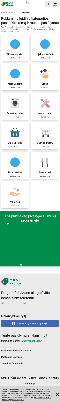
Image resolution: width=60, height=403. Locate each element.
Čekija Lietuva (18, 377)
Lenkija (5, 377)
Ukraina (33, 377)
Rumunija (30, 383)
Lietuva (43, 377)
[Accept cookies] (57, 394)
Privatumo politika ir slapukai (16, 350)
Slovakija (54, 377)
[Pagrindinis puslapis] (7, 4)
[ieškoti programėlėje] (48, 4)
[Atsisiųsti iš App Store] (35, 4)
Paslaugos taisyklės (11, 357)
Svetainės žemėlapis (12, 363)
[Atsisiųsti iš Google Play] (34, 305)
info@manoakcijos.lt (31, 341)
